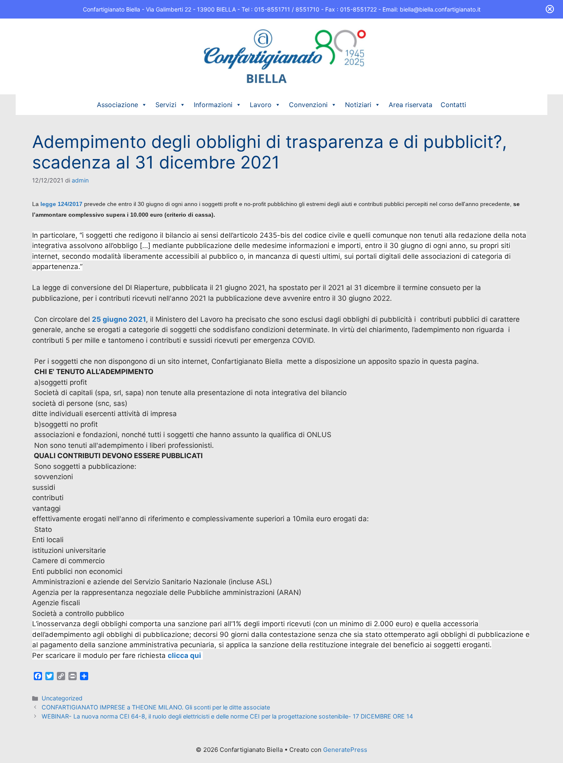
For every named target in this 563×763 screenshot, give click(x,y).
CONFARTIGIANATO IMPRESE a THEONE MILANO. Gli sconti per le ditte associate (156, 707)
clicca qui (185, 655)
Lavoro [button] (261, 105)
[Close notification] (550, 9)
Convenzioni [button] (308, 105)
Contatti (453, 105)
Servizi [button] (165, 105)
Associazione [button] (117, 105)
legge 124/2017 (61, 204)
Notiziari (358, 105)
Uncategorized (62, 698)
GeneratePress (345, 750)
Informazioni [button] (213, 105)
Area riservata (410, 105)
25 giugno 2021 (119, 319)
